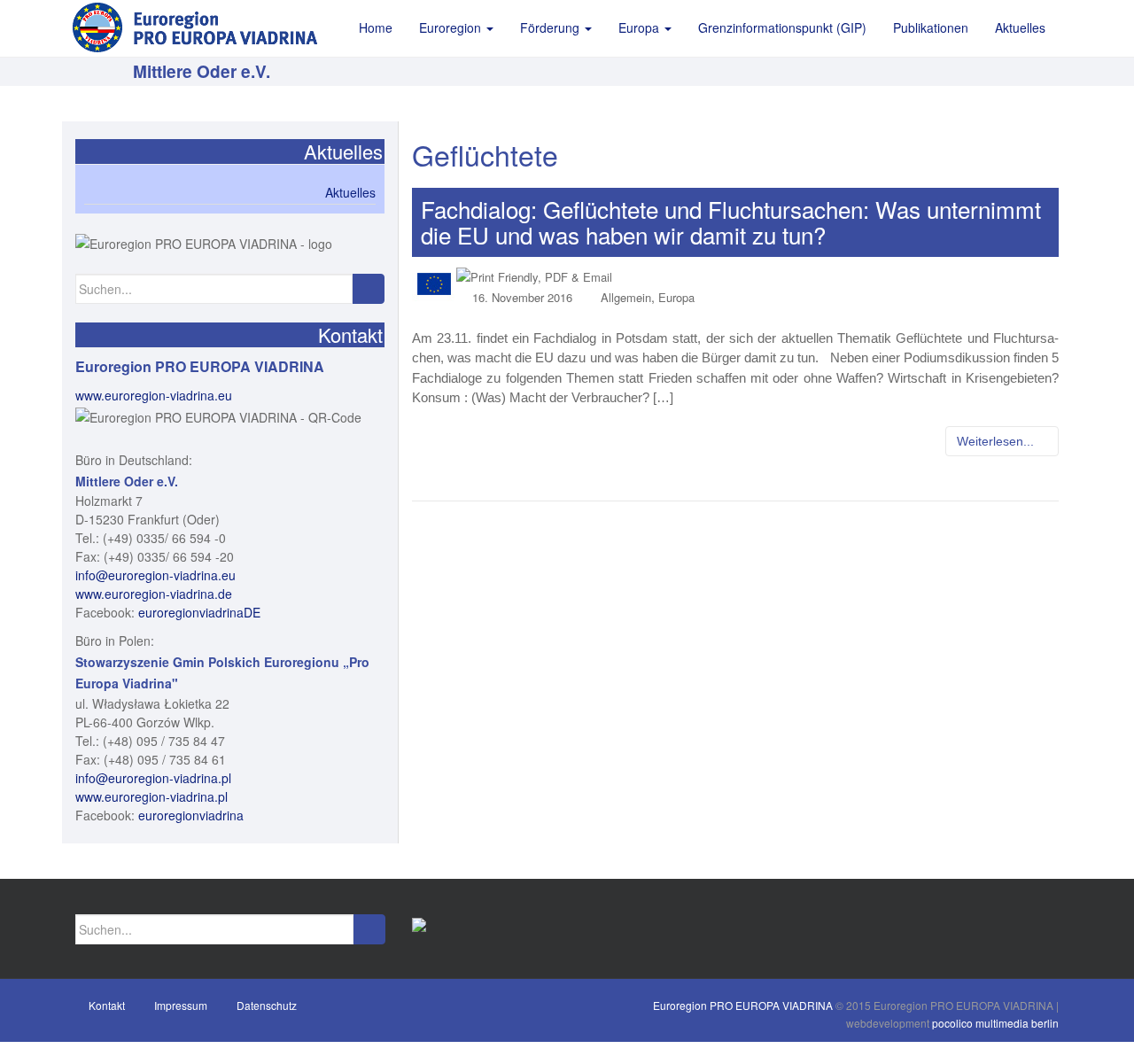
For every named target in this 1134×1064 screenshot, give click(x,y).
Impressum (180, 1005)
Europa (676, 297)
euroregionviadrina (191, 815)
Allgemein (626, 297)
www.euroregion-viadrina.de (153, 593)
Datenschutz (267, 1005)
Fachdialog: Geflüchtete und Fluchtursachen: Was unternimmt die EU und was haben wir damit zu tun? (731, 221)
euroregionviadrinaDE (199, 612)
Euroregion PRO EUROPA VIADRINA (743, 1005)
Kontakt (107, 1005)
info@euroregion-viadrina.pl (153, 778)
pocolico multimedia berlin (995, 1022)
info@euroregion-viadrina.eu (155, 575)
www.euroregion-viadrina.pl (151, 796)
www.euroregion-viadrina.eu (153, 395)
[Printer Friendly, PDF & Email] (534, 276)
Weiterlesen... (997, 441)
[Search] (368, 289)
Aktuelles (350, 192)
